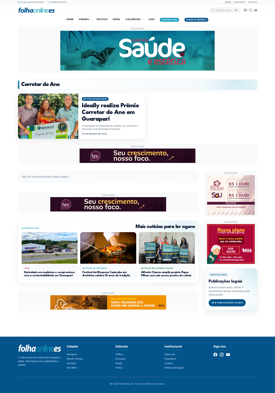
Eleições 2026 (169, 19)
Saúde (119, 363)
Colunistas (132, 19)
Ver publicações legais (227, 302)
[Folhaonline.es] (36, 10)
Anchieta (71, 363)
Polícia (119, 367)
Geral (116, 19)
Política (102, 19)
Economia (121, 358)
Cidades (84, 19)
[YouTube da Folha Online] (255, 10)
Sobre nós (170, 354)
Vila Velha (72, 367)
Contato (252, 2)
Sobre (228, 2)
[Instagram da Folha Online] (250, 10)
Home (70, 19)
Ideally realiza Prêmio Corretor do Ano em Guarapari (110, 112)
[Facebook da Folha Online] (245, 10)
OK (236, 10)
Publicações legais (174, 367)
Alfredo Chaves (75, 358)
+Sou (151, 19)
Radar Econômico (196, 19)
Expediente (240, 2)
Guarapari (72, 354)
